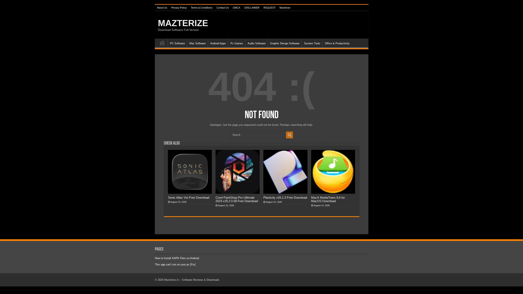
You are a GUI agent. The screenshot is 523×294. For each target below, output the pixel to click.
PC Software (177, 43)
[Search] (289, 134)
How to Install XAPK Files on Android (177, 258)
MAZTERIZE (183, 23)
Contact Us (223, 7)
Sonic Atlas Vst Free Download (188, 197)
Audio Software (257, 43)
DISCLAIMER (251, 7)
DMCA (236, 7)
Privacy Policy (179, 7)
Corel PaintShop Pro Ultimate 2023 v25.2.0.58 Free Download (237, 199)
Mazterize (284, 7)
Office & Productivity (337, 43)
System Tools (312, 43)
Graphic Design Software (284, 43)
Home (162, 43)
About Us (162, 7)
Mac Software (197, 43)
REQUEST (269, 7)
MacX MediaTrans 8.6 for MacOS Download (328, 199)
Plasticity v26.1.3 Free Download (285, 197)
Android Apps (218, 43)
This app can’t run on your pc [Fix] (175, 264)
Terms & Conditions (201, 7)
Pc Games (236, 43)
